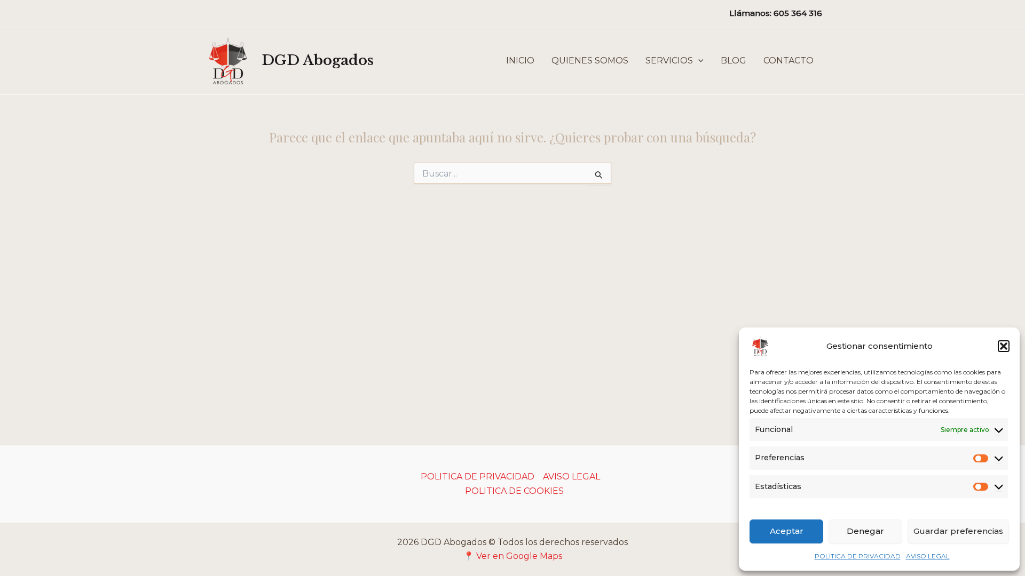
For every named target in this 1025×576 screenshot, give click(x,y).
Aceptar (786, 531)
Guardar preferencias (958, 531)
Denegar (865, 531)
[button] (1003, 346)
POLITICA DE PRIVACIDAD (858, 556)
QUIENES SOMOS (589, 60)
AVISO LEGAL (928, 556)
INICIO (520, 60)
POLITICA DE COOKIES (514, 491)
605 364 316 (798, 13)
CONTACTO (788, 60)
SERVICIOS (669, 60)
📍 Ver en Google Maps (512, 556)
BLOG (733, 60)
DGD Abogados (318, 60)
